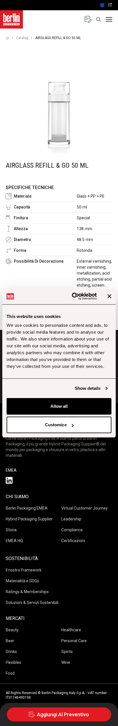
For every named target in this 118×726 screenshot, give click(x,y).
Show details (88, 388)
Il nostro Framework (24, 570)
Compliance (72, 530)
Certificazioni (73, 540)
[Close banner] (109, 296)
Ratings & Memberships (27, 591)
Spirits (67, 651)
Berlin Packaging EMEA (27, 508)
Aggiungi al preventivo (63, 714)
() (105, 5)
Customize (56, 424)
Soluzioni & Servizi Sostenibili (32, 602)
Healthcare (71, 630)
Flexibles (13, 662)
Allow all (59, 406)
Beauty (12, 630)
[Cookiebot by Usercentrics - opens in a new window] (73, 296)
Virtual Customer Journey (84, 508)
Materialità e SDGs (22, 581)
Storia (11, 530)
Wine (65, 662)
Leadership (71, 519)
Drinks (11, 651)
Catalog (22, 38)
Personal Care (74, 640)
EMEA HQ (14, 540)
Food (10, 673)
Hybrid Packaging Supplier (29, 519)
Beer (10, 640)
